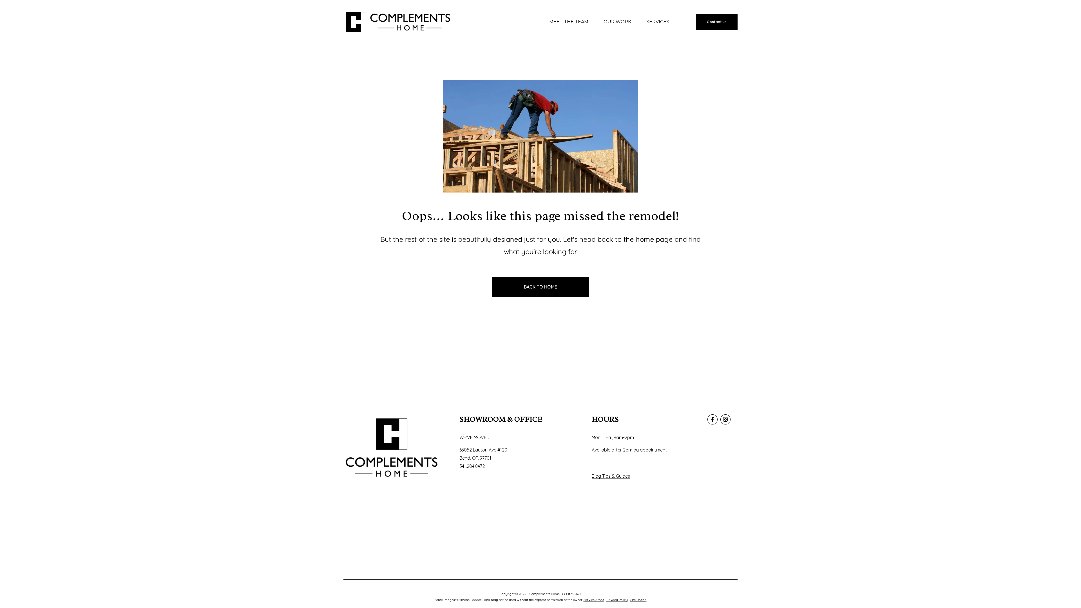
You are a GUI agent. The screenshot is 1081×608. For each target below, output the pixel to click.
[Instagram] (725, 419)
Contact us (717, 22)
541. (463, 466)
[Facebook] (712, 419)
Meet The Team (568, 21)
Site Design (638, 600)
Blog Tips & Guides (611, 476)
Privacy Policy (617, 600)
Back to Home (540, 287)
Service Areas (594, 600)
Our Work (617, 21)
